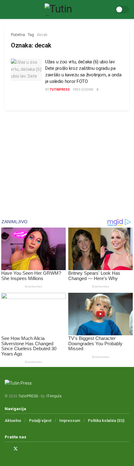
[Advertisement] (67, 158)
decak (42, 35)
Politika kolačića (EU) (106, 420)
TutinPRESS (60, 89)
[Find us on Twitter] (15, 448)
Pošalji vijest (40, 420)
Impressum (69, 420)
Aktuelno (13, 420)
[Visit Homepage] (60, 9)
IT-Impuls (54, 396)
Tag (31, 35)
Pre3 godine (83, 89)
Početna (18, 35)
